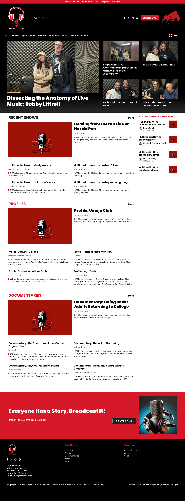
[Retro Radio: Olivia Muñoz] (160, 51)
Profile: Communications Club (27, 271)
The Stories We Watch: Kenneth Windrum (156, 104)
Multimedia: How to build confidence (32, 182)
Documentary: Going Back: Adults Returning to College (101, 304)
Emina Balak (148, 128)
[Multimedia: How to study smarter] (173, 139)
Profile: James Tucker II (23, 252)
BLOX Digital (173, 485)
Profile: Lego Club (85, 271)
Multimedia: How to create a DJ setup (98, 165)
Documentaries (24, 295)
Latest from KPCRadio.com (157, 116)
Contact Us (124, 421)
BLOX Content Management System (151, 485)
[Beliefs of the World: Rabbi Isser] (121, 89)
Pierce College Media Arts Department (34, 485)
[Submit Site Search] (36, 18)
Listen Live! (151, 17)
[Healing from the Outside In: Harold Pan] (40, 139)
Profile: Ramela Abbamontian (93, 252)
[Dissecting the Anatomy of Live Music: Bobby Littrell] (53, 67)
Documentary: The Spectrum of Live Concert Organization (37, 344)
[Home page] (16, 18)
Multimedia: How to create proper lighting (101, 182)
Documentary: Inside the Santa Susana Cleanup (99, 367)
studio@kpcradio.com (22, 475)
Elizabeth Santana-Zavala (155, 143)
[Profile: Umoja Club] (40, 226)
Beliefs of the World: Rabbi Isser (120, 104)
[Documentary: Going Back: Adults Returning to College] (40, 317)
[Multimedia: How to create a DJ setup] (173, 154)
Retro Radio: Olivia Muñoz (158, 64)
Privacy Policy (99, 485)
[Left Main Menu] (6, 35)
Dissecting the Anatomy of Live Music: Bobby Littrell (47, 101)
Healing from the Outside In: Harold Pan (102, 126)
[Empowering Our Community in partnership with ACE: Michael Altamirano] (121, 51)
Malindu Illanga (150, 158)
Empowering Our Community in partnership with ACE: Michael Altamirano (120, 69)
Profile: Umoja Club (93, 210)
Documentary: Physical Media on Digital (34, 365)
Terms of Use (87, 485)
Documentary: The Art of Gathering (96, 343)
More (131, 117)
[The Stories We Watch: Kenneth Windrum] (160, 89)
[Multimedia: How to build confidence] (173, 169)
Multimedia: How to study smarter (30, 165)
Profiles (17, 204)
